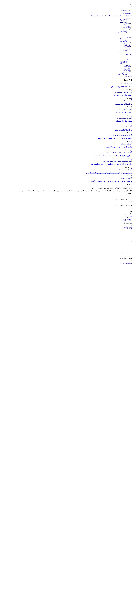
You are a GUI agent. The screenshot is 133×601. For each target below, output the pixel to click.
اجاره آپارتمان (126, 27)
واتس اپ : (126, 10)
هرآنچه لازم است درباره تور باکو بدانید (119, 147)
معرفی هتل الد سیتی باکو (123, 130)
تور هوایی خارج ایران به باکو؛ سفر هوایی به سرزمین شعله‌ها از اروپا (109, 173)
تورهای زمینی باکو (128, 227)
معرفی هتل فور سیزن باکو (123, 95)
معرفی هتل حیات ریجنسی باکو (121, 86)
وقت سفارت (129, 228)
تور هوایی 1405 (123, 19)
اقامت (128, 29)
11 (123, 187)
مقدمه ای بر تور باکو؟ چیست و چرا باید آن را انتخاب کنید (113, 138)
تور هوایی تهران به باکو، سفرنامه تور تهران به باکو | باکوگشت (111, 181)
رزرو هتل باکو (129, 217)
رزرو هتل (127, 23)
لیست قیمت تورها (128, 216)
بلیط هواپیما (127, 24)
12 (122, 187)
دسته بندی (130, 185)
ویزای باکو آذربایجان (127, 220)
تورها (128, 18)
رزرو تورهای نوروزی (127, 219)
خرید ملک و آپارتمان (122, 32)
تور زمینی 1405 (123, 20)
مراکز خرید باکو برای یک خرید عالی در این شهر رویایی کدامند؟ (111, 164)
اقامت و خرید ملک (128, 225)
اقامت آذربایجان (123, 31)
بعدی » (116, 187)
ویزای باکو (127, 26)
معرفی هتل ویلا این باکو (124, 121)
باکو (131, 90)
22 (119, 187)
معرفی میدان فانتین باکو (124, 112)
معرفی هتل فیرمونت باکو (123, 104)
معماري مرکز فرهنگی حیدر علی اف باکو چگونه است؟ (113, 155)
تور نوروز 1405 (123, 22)
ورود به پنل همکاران (127, 13)
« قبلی (130, 187)
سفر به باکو (127, 28)
